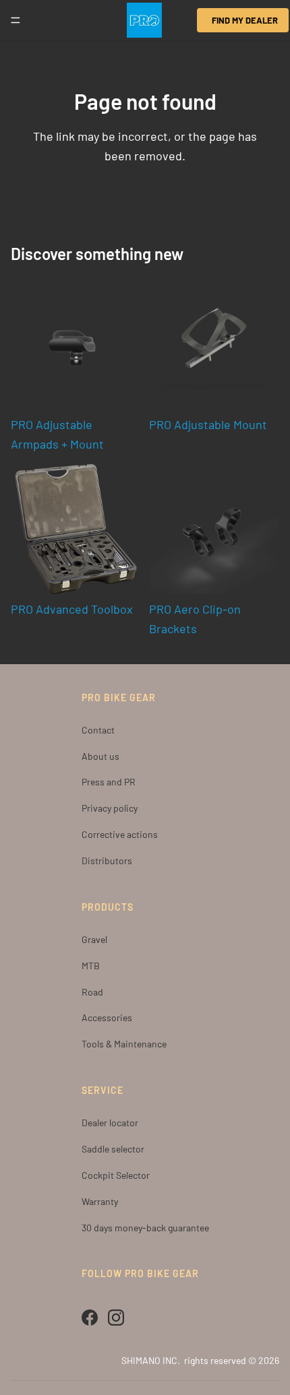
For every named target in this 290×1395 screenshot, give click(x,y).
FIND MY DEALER (245, 20)
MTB (91, 965)
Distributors (107, 860)
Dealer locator (110, 1122)
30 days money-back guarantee (145, 1227)
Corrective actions (120, 834)
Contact (98, 730)
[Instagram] (116, 1317)
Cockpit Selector (116, 1175)
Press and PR (109, 781)
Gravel (94, 939)
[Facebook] (90, 1317)
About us (100, 756)
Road (92, 992)
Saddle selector (113, 1149)
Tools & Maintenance (124, 1043)
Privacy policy (110, 808)
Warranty (100, 1201)
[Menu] (15, 20)
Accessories (107, 1017)
